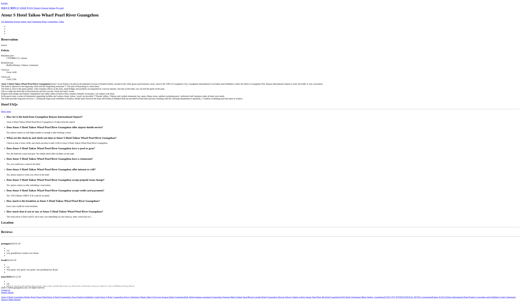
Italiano (52, 8)
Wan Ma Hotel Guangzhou (328, 297)
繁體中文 (14, 8)
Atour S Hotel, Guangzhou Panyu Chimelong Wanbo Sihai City (127, 297)
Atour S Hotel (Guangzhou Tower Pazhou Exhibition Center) (73, 297)
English (4, 3)
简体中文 (5, 8)
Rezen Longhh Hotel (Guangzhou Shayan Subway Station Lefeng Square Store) (282, 297)
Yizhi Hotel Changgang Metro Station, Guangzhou (362, 297)
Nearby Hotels (7, 292)
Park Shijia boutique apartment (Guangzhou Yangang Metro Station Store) (216, 297)
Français (44, 8)
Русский (60, 8)
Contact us (5, 290)
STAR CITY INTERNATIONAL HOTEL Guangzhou (408, 297)
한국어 (30, 8)
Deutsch (37, 8)
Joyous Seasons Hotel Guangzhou (170, 297)
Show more (6, 111)
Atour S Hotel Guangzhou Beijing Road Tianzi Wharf (24, 297)
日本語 (23, 8)
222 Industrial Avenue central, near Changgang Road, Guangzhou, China (32, 22)
